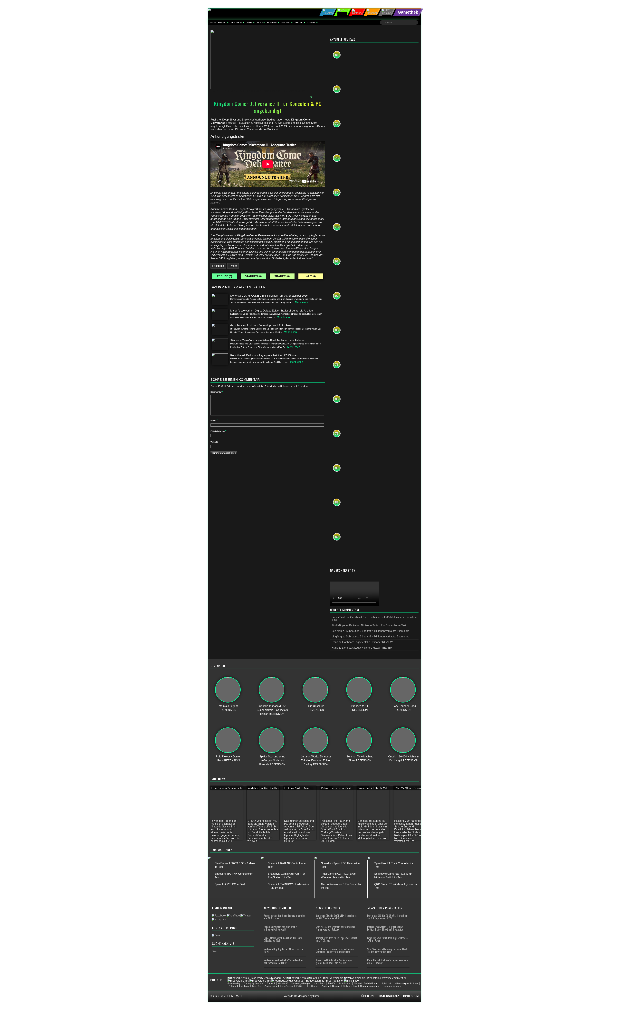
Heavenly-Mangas (300, 983)
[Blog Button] (352, 980)
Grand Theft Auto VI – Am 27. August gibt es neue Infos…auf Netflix (334, 961)
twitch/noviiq (286, 986)
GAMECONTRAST (231, 996)
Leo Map (337, 631)
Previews (272, 22)
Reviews (285, 22)
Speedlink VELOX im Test (230, 884)
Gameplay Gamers (253, 983)
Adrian (240, 91)
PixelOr (331, 983)
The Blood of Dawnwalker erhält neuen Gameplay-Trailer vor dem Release (334, 950)
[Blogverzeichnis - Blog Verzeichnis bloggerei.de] (257, 978)
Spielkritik (386, 983)
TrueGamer (345, 983)
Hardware (236, 22)
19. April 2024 (220, 91)
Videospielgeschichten (406, 983)
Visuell (311, 22)
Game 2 (271, 983)
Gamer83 (283, 983)
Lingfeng (337, 636)
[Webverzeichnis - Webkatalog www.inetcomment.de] (375, 978)
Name (214, 421)
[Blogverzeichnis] (297, 978)
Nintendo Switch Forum (366, 983)
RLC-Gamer (312, 986)
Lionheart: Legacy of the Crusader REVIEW (367, 642)
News (260, 22)
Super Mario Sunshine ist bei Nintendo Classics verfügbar (283, 939)
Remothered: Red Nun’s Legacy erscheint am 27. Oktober (284, 917)
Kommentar (216, 392)
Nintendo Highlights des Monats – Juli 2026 (283, 950)
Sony (302, 91)
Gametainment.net (370, 986)
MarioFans (319, 983)
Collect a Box (350, 986)
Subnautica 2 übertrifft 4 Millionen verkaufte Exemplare (377, 631)
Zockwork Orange (331, 986)
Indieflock (244, 986)
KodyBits (256, 986)
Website (214, 442)
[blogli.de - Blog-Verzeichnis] (325, 978)
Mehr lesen (301, 302)
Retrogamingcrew (392, 986)
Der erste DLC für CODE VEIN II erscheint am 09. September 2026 (336, 917)
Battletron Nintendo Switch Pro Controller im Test (377, 625)
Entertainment (218, 22)
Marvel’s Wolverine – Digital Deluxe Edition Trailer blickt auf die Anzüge (385, 928)
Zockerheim (271, 986)
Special (299, 22)
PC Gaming (291, 91)
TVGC (299, 986)
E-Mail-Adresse (218, 431)
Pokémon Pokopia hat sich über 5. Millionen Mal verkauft (281, 928)
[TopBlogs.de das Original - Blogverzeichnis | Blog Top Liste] (307, 980)
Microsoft (268, 91)
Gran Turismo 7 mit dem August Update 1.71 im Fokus (387, 939)
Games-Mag (234, 983)
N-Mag (232, 986)
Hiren (316, 996)
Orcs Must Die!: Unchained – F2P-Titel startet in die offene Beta (374, 618)
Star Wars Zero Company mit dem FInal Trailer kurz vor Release (335, 928)
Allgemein (255, 91)
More (249, 22)
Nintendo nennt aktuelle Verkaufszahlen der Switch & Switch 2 (284, 961)
